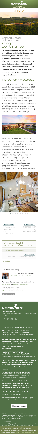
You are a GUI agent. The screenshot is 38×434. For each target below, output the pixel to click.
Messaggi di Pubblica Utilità (19, 387)
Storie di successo (26, 276)
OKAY (18, 432)
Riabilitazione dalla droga (20, 284)
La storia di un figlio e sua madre (22, 273)
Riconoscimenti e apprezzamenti (29, 227)
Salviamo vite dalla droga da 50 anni (21, 362)
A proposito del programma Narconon (15, 360)
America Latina (13, 400)
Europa (24, 398)
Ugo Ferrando (13, 276)
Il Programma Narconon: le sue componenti (9, 228)
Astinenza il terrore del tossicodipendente (18, 282)
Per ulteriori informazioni (11, 381)
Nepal (22, 400)
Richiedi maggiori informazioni (16, 384)
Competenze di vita (17, 346)
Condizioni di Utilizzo (20, 415)
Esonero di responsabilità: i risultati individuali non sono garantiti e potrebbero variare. (18, 417)
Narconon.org (7, 398)
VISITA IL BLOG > (8, 294)
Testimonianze (7, 348)
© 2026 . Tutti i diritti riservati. (14, 414)
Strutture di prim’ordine (10, 364)
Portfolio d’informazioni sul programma (15, 382)
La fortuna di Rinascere (11, 288)
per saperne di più (28, 432)
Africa (28, 400)
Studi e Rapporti (19, 367)
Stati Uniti (16, 398)
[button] (19, 407)
